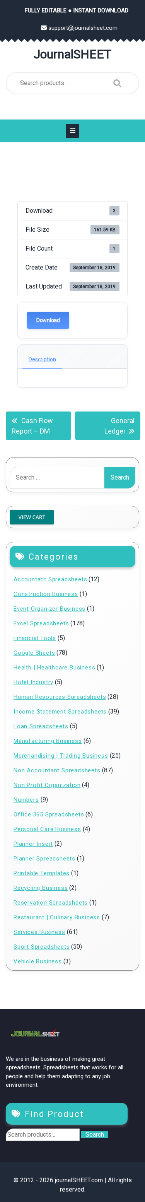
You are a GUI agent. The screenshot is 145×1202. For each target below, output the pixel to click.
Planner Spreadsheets (44, 858)
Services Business (39, 932)
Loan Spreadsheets (41, 726)
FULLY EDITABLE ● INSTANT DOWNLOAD (76, 10)
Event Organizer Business (49, 608)
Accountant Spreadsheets (50, 579)
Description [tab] (42, 359)
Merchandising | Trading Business (61, 755)
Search (115, 83)
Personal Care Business (47, 829)
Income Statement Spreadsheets (60, 711)
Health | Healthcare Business (54, 667)
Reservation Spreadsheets (51, 902)
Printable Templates (42, 873)
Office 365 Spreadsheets (49, 814)
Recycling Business (41, 887)
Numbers (26, 799)
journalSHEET (72, 54)
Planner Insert (33, 843)
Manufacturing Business (48, 741)
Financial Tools (35, 638)
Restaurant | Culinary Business (57, 917)
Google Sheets (34, 652)
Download (48, 320)
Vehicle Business (38, 961)
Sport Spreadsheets (42, 946)
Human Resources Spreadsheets (60, 696)
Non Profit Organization (47, 785)
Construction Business (46, 594)
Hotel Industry (33, 682)
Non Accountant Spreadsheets (57, 770)
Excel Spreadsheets (41, 623)
